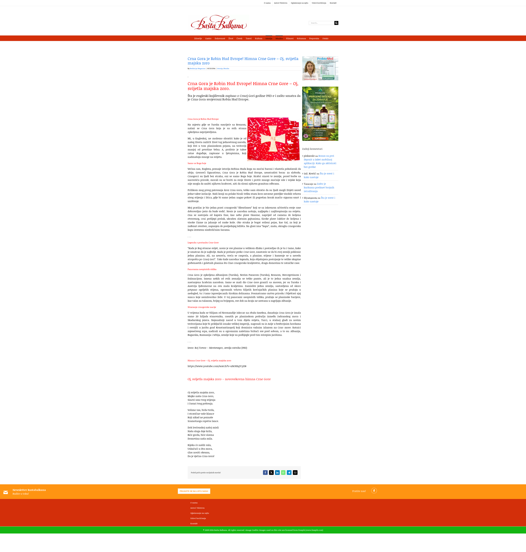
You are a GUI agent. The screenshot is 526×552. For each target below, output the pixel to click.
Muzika (226, 68)
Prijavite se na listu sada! (194, 491)
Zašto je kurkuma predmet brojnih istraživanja (319, 187)
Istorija (220, 68)
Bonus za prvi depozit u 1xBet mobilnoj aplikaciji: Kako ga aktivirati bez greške (320, 161)
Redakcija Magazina (197, 68)
